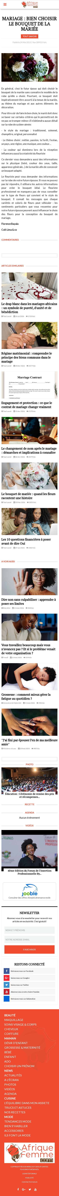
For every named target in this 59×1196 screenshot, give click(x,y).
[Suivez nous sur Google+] (23, 1189)
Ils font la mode (17, 1135)
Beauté (9, 1015)
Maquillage (13, 1019)
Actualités (13, 1075)
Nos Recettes (14, 1112)
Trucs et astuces (17, 1107)
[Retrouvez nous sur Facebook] (18, 1189)
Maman (10, 1038)
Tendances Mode (17, 1121)
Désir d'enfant (16, 1042)
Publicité (29, 1178)
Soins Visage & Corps (20, 1024)
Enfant (10, 1056)
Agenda (10, 1093)
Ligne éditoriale (29, 1173)
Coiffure (11, 1033)
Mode (8, 1116)
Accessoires (13, 1130)
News (8, 1070)
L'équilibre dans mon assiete (26, 1102)
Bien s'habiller (16, 1126)
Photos (10, 1084)
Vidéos (9, 1089)
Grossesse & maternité (22, 1047)
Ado (7, 1061)
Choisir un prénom (19, 1066)
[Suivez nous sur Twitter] (30, 1189)
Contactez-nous (29, 1182)
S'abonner (29, 949)
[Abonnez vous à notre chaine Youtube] (35, 1189)
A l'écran (11, 1079)
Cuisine (10, 1098)
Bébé (7, 1052)
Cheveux (11, 1029)
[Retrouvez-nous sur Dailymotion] (41, 1189)
